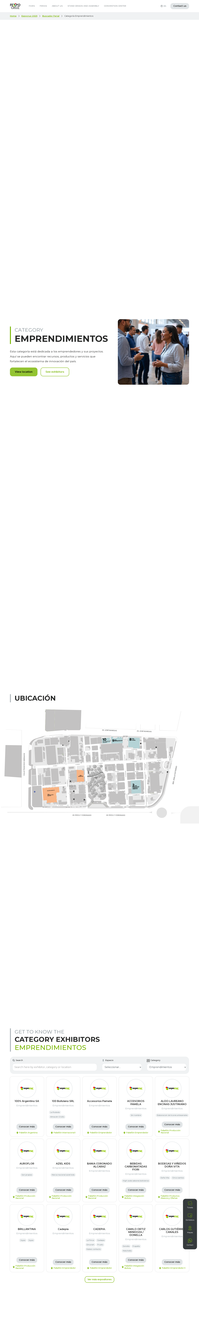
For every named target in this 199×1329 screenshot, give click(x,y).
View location (23, 371)
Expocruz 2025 (29, 16)
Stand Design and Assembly (83, 6)
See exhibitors (55, 371)
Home (13, 16)
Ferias (43, 6)
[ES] (161, 6)
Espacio (109, 1060)
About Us (57, 6)
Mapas (190, 1232)
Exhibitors (190, 1220)
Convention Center (115, 6)
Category (155, 1060)
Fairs (32, 6)
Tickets (190, 1207)
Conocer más (27, 1126)
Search (19, 1060)
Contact (190, 1245)
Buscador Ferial (50, 16)
